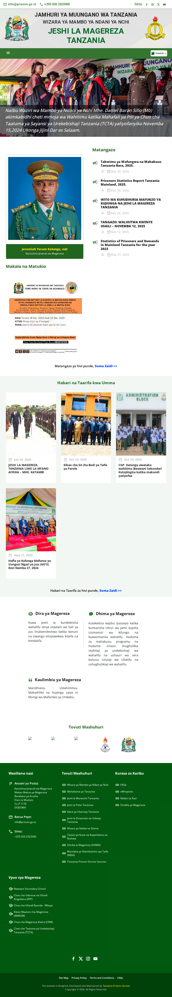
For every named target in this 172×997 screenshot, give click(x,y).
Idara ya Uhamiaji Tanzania (80, 812)
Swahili (161, 53)
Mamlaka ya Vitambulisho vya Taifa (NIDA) (85, 853)
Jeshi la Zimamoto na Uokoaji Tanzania (81, 820)
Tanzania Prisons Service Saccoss (84, 862)
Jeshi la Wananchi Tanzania (80, 798)
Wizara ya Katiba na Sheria (80, 828)
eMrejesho (124, 792)
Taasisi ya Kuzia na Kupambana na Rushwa (84, 836)
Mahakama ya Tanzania (78, 792)
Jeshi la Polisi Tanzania (77, 805)
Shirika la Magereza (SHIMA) (81, 845)
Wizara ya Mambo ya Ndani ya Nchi (85, 785)
